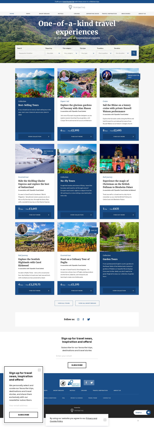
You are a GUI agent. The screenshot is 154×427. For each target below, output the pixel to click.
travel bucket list (68, 2)
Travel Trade (92, 398)
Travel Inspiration (109, 13)
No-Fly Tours (68, 181)
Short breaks (44, 13)
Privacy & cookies (77, 398)
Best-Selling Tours (28, 105)
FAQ (63, 398)
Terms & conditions (49, 398)
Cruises (77, 13)
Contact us (107, 398)
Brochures (126, 13)
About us (142, 13)
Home (12, 13)
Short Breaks (58, 390)
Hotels (60, 13)
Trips (28, 13)
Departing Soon (92, 13)
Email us (139, 412)
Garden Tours (110, 259)
